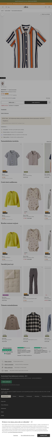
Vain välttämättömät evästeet (27, 435)
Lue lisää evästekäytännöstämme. (15, 432)
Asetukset (15, 435)
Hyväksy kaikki (43, 435)
